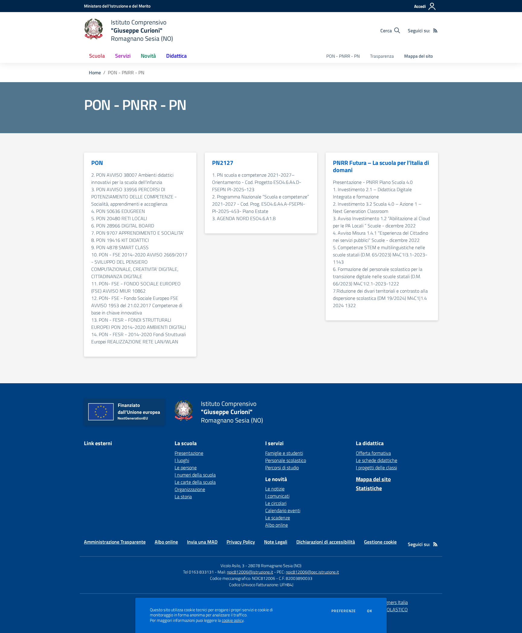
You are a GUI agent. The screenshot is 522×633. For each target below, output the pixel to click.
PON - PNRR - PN (343, 56)
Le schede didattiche (376, 460)
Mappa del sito (418, 56)
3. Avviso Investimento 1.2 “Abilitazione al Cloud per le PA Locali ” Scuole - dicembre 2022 (381, 222)
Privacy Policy (241, 541)
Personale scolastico (285, 460)
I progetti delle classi (376, 467)
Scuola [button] (97, 56)
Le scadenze (277, 517)
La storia (183, 496)
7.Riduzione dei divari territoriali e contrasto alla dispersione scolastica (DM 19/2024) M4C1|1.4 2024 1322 (380, 298)
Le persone (186, 467)
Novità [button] (148, 56)
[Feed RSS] (435, 30)
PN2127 (222, 162)
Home (95, 72)
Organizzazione (190, 489)
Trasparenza (382, 56)
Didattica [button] (176, 56)
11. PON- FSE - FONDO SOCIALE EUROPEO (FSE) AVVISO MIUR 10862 (136, 287)
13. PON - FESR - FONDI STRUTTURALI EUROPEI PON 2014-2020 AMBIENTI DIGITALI (138, 323)
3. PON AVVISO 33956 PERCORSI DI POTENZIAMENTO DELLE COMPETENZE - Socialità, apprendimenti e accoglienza (134, 196)
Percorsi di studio (282, 467)
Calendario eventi (282, 510)
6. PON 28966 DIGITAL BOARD (122, 225)
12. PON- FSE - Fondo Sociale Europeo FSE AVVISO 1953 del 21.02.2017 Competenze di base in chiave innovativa (136, 305)
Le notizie (275, 488)
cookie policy (232, 620)
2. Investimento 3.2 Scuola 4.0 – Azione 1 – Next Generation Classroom (377, 207)
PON (97, 162)
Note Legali (275, 541)
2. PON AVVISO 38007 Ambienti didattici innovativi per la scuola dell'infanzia (132, 178)
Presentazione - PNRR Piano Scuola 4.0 (373, 182)
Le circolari (275, 503)
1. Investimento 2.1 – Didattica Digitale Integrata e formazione (372, 193)
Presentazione (189, 453)
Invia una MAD (202, 541)
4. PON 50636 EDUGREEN (118, 211)
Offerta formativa (373, 453)
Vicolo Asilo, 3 (233, 565)
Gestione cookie (380, 541)
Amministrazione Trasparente (115, 541)
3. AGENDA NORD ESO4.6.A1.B (244, 218)
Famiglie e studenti (284, 453)
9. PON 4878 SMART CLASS (120, 247)
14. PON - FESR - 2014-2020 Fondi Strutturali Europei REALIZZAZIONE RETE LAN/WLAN (138, 338)
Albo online (276, 525)
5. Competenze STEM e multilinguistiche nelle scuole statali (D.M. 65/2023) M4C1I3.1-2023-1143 (380, 254)
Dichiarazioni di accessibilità (325, 541)
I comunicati (277, 496)
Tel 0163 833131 (198, 572)
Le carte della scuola (195, 482)
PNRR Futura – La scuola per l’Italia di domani (381, 166)
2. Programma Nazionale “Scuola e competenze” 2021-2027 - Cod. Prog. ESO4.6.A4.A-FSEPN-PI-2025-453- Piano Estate (260, 204)
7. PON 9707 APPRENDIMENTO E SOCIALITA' (137, 232)
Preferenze (343, 611)
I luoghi (182, 460)
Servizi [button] (122, 56)
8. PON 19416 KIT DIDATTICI (120, 240)
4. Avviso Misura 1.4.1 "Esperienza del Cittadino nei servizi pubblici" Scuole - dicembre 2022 (380, 236)
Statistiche (369, 488)
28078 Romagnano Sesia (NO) (274, 565)
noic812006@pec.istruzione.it (312, 572)
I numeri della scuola (195, 474)
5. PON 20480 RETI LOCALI (119, 218)
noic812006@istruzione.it (250, 572)
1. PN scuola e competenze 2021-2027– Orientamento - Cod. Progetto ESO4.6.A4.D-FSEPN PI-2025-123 (256, 182)
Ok (369, 611)
